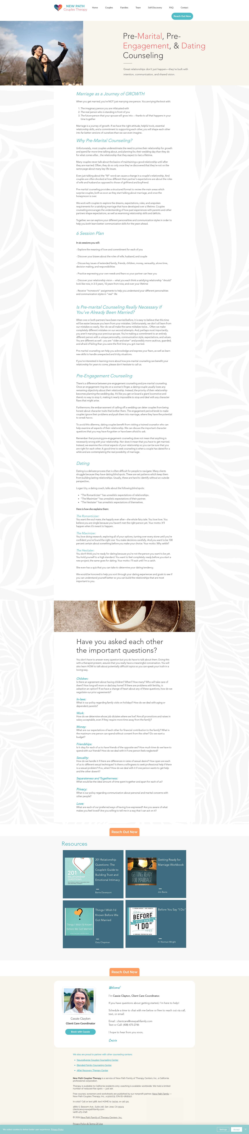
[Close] (245, 1129)
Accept (236, 1129)
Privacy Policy (57, 1129)
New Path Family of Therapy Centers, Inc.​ (101, 1117)
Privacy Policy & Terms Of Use (88, 1123)
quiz (94, 567)
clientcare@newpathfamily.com (134, 1021)
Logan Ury (81, 488)
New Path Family (160, 1093)
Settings (223, 1129)
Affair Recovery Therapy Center (92, 1070)
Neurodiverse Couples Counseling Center (97, 1060)
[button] (110, 7)
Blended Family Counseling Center (94, 1065)
